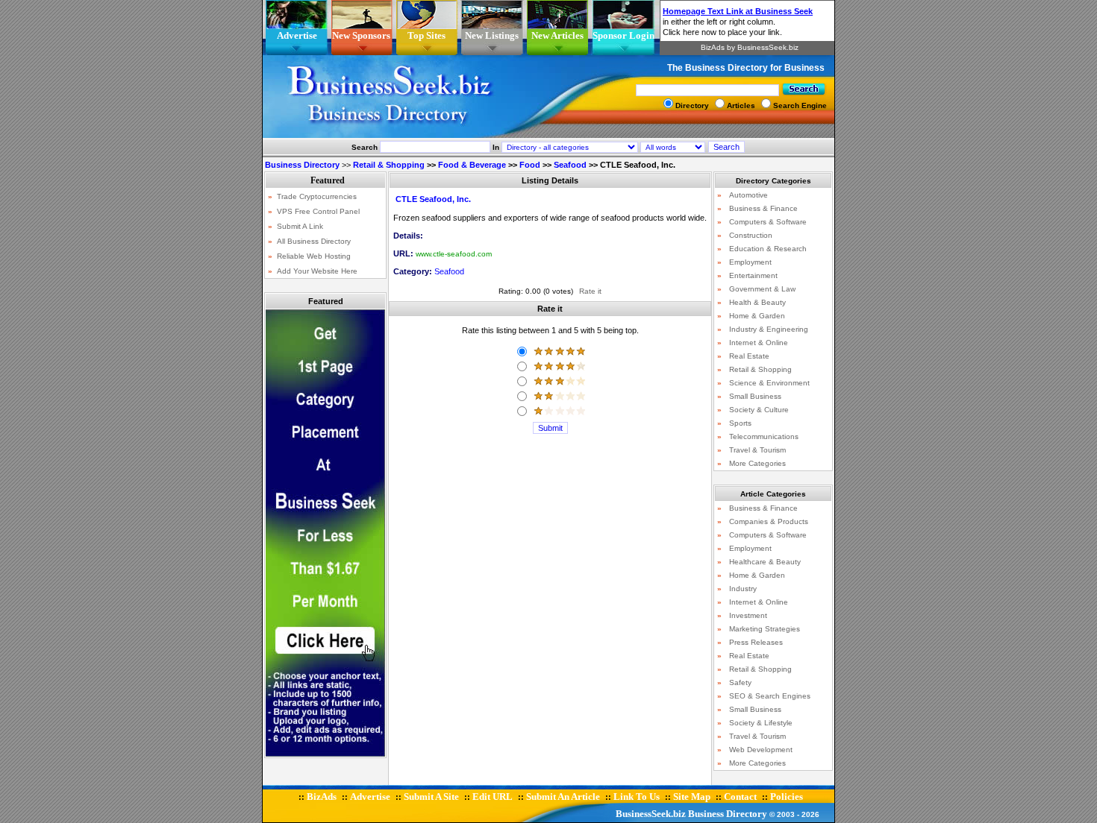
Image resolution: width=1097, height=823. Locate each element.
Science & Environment (769, 383)
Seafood (570, 164)
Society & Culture (759, 410)
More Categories (757, 463)
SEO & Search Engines (769, 696)
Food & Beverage (472, 164)
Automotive (748, 195)
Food (529, 164)
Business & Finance (763, 208)
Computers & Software (768, 222)
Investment (748, 615)
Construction (750, 235)
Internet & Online (758, 342)
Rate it (590, 291)
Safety (740, 682)
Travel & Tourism (757, 450)
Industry (743, 588)
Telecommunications (763, 436)
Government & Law (762, 289)
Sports (740, 423)
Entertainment (753, 275)
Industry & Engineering (768, 329)
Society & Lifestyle (761, 723)
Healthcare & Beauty (765, 562)
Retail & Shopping (389, 164)
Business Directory (727, 813)
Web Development (761, 749)
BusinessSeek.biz (651, 813)
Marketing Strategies (764, 629)
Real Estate (749, 356)
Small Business (755, 396)
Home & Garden (757, 316)
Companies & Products (768, 521)
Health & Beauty (757, 302)
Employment (750, 262)
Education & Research (768, 249)
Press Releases (756, 642)
